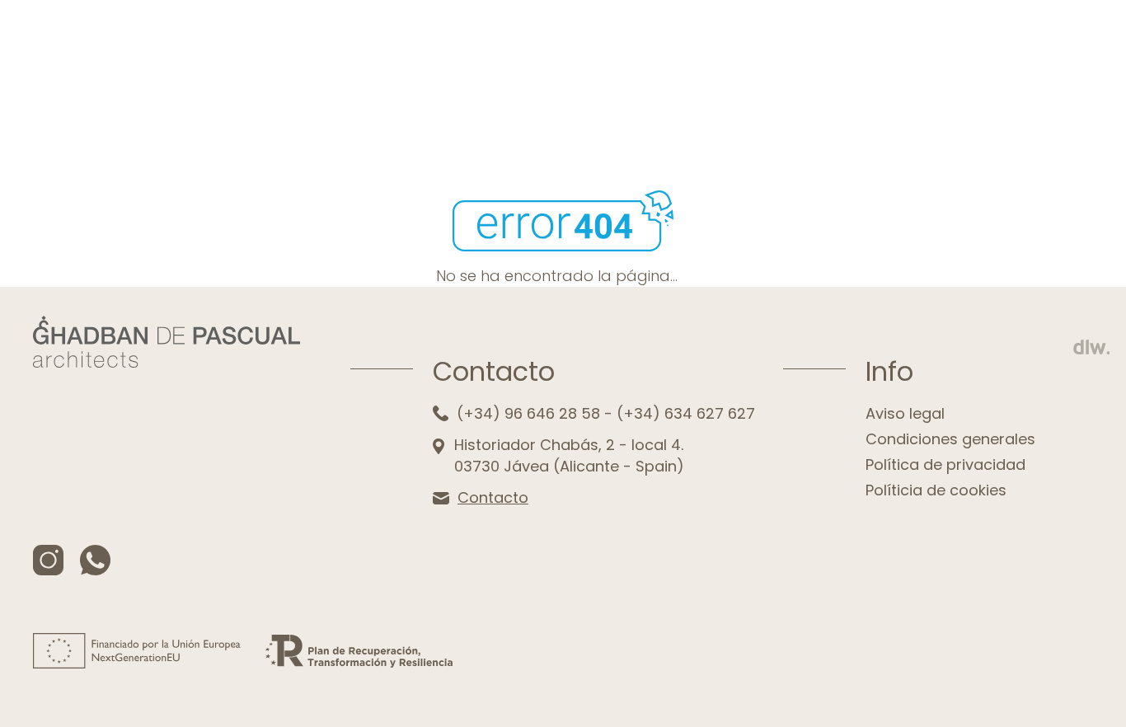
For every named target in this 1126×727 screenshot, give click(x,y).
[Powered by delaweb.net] (1091, 347)
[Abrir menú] (1081, 54)
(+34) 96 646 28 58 (528, 413)
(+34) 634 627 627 (686, 413)
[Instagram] (48, 560)
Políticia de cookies (936, 490)
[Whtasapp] (95, 560)
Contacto (492, 497)
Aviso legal (905, 413)
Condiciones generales (950, 439)
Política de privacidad (945, 464)
